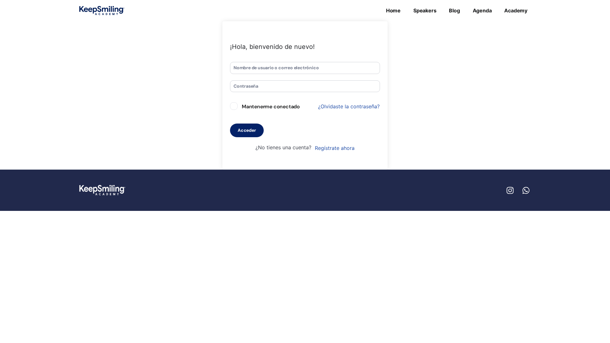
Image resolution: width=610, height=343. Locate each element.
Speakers (424, 10)
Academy (515, 10)
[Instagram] (510, 190)
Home (393, 10)
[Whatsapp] (526, 190)
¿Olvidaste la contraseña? (349, 106)
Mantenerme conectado (271, 106)
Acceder (247, 130)
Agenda (482, 10)
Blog (454, 10)
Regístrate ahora (335, 148)
